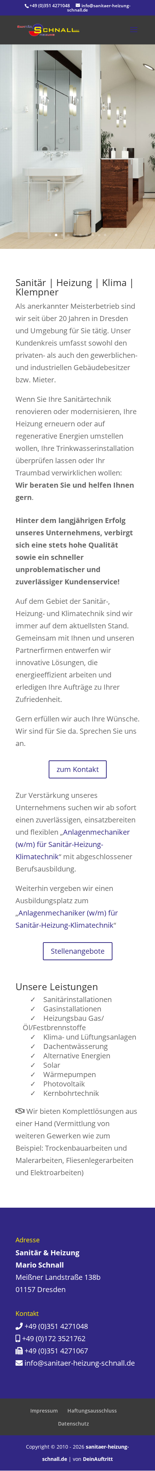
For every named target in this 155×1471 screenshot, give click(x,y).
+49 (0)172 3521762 (53, 1338)
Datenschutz (73, 1423)
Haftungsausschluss (92, 1410)
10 (105, 235)
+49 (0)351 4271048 (56, 1326)
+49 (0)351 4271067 (56, 1351)
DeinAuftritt (98, 1458)
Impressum (44, 1410)
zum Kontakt (78, 769)
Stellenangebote (78, 951)
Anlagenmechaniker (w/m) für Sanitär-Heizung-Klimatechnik (72, 844)
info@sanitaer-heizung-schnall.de (80, 1363)
